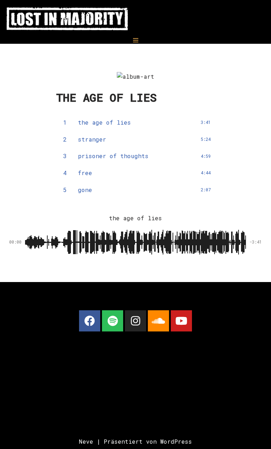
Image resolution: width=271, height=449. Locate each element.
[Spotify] (112, 320)
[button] (119, 267)
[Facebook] (89, 320)
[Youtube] (181, 320)
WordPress (176, 441)
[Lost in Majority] (67, 18)
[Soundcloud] (158, 320)
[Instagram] (135, 320)
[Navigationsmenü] (135, 40)
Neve (86, 441)
